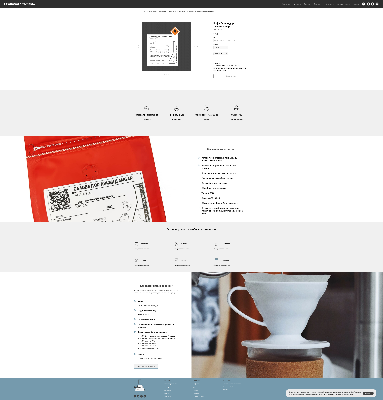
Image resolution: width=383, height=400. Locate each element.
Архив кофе (167, 396)
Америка (162, 11)
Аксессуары (167, 390)
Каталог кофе (151, 11)
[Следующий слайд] (195, 46)
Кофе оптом (330, 4)
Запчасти (166, 393)
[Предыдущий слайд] (137, 46)
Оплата (195, 390)
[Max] (372, 3)
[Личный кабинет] (377, 3)
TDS (153, 358)
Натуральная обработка (177, 11)
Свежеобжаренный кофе (171, 384)
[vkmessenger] (368, 3)
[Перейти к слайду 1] (164, 74)
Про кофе (307, 4)
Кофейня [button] (317, 4)
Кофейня (196, 384)
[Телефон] (363, 3)
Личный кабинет (198, 396)
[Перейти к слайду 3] (168, 74)
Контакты (355, 4)
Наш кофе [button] (286, 4)
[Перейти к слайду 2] (166, 74)
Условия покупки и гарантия (232, 384)
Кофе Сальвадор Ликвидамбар (201, 11)
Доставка (297, 4)
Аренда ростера (343, 4)
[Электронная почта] (138, 396)
